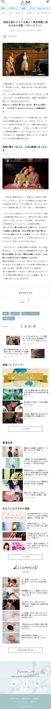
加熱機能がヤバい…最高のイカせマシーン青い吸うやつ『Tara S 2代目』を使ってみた (35, 593)
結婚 (23, 8)
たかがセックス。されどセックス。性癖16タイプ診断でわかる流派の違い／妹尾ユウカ (35, 604)
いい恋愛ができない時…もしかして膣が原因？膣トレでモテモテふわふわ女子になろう (34, 615)
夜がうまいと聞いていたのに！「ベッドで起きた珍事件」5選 (35, 494)
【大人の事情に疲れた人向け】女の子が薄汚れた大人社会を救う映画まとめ (36, 392)
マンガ (32, 8)
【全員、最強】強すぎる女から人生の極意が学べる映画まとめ (36, 415)
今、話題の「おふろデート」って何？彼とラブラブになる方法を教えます (34, 582)
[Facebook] (21, 326)
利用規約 (36, 698)
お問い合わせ (26, 698)
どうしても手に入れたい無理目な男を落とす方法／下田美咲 (36, 483)
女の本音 (15, 314)
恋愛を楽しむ (19, 13)
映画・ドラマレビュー (30, 314)
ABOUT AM (15, 698)
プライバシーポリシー (20, 702)
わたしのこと (43, 8)
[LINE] (34, 326)
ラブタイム (13, 8)
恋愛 (3, 8)
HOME (4, 13)
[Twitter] (25, 326)
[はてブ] (30, 326)
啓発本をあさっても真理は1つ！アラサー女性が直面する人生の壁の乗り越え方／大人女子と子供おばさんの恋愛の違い (36, 473)
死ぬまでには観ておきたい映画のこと (22, 30)
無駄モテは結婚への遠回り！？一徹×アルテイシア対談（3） (36, 449)
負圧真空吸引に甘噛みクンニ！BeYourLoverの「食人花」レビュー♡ (34, 637)
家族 (6, 314)
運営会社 (34, 702)
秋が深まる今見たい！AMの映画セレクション (36, 403)
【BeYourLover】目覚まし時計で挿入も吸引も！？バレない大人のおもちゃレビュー (34, 626)
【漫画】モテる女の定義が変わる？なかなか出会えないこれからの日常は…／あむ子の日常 (36, 461)
